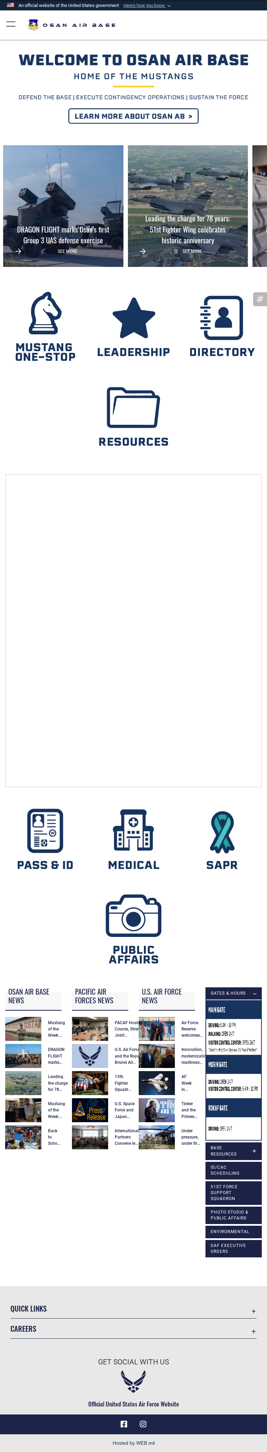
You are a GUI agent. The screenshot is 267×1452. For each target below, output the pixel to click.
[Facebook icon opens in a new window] (124, 1424)
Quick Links (28, 1308)
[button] (147, 5)
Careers (23, 1328)
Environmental (230, 1231)
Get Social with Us (133, 1362)
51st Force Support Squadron (224, 1192)
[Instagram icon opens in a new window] (143, 1424)
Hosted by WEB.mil (134, 1443)
